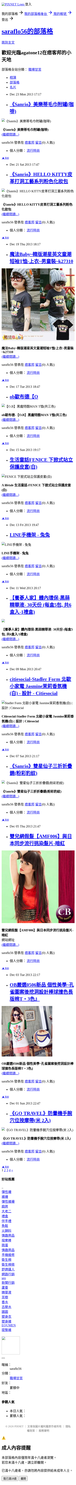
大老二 (6, 1211)
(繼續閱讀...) (10, 134)
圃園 (5, 1311)
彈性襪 (6, 1192)
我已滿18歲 (10, 1478)
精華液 (6, 1292)
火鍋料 (6, 1230)
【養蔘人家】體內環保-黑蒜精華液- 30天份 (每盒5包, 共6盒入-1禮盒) (40, 605)
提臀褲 (6, 1330)
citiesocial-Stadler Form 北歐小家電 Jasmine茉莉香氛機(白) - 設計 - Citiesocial (40, 686)
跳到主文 (8, 42)
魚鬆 (5, 1226)
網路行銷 (8, 1274)
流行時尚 (33, 150)
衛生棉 (6, 1259)
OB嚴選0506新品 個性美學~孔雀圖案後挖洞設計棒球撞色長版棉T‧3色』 (42, 992)
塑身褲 (6, 1321)
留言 (38, 142)
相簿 (13, 77)
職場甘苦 (34, 69)
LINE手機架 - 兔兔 (30, 535)
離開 (23, 1478)
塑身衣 (6, 1316)
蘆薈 (5, 1287)
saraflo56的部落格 (27, 31)
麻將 (5, 1206)
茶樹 (5, 1297)
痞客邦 (29, 142)
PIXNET (19, 1426)
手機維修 (8, 1255)
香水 (5, 1302)
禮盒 (5, 1216)
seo (4, 1278)
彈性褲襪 (8, 1201)
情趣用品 (8, 1235)
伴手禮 (6, 1221)
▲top (5, 157)
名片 (13, 87)
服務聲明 (44, 1430)
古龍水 (6, 1307)
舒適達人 (8, 1269)
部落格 (14, 82)
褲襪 (5, 1196)
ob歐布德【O (24, 396)
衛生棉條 (8, 1264)
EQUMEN (9, 1325)
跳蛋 (5, 1245)
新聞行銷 (8, 1282)
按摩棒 (6, 1240)
